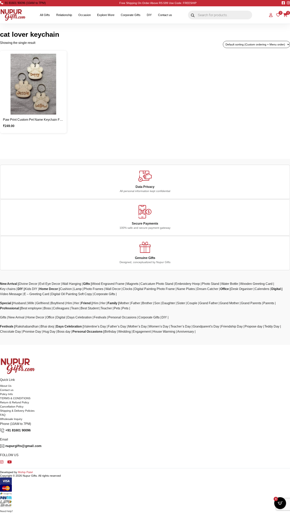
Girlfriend (42, 303)
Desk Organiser (242, 289)
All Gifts (45, 15)
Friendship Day (232, 326)
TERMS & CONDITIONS (15, 398)
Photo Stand (210, 283)
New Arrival (8, 283)
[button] (6, 511)
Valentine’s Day (95, 326)
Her (76, 303)
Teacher (106, 308)
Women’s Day (158, 326)
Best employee (31, 308)
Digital (276, 289)
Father (135, 303)
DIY (149, 15)
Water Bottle (229, 283)
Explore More (105, 15)
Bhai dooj (47, 326)
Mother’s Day (137, 326)
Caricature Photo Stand (156, 283)
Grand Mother (229, 303)
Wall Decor (113, 289)
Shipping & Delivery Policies (17, 410)
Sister (181, 303)
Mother (124, 303)
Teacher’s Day (180, 326)
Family (112, 303)
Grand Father (208, 303)
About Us (5, 385)
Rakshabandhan (27, 326)
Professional (9, 308)
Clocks (127, 289)
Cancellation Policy (11, 406)
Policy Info (6, 394)
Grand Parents (251, 303)
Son (157, 303)
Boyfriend (57, 303)
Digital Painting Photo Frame (154, 289)
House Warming (164, 331)
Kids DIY (31, 289)
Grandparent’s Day (206, 326)
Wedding (124, 331)
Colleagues (61, 308)
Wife (31, 303)
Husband (19, 303)
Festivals (100, 317)
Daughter (168, 303)
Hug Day (49, 331)
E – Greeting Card (36, 294)
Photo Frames (93, 289)
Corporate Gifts (130, 15)
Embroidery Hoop (187, 283)
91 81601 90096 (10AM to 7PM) (25, 3)
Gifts (86, 283)
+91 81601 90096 (18, 430)
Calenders (262, 289)
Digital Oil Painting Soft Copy (71, 294)
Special (5, 303)
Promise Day (32, 331)
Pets (117, 308)
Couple (192, 303)
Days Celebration (79, 317)
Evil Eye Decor (49, 283)
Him (69, 303)
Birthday (110, 331)
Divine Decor (28, 283)
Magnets (132, 283)
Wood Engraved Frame (108, 283)
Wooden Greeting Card (256, 283)
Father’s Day (117, 326)
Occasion (84, 15)
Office (224, 289)
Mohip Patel (25, 472)
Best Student (90, 308)
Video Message (11, 294)
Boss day (63, 331)
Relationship (64, 15)
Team (75, 308)
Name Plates (186, 289)
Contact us (165, 15)
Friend (86, 303)
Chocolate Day (10, 331)
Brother (147, 303)
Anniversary (185, 331)
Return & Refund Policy (14, 402)
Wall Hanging (71, 283)
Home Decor (48, 289)
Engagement (142, 331)
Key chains (8, 289)
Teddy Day (271, 326)
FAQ (3, 414)
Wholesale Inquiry (11, 419)
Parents (268, 303)
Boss (47, 308)
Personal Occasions (122, 317)
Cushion (66, 289)
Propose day (253, 326)
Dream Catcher (207, 289)
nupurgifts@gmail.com (23, 446)
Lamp (78, 289)
